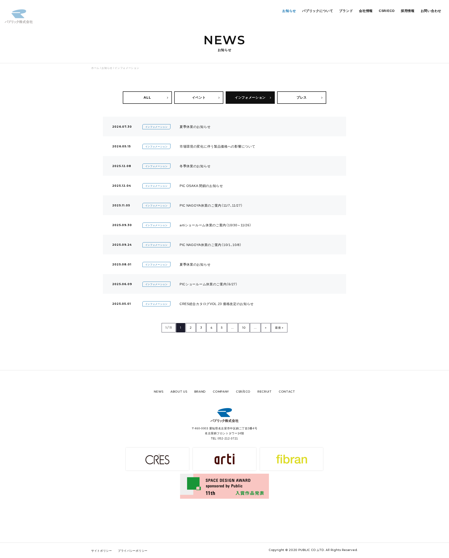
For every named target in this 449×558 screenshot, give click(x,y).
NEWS (158, 391)
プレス (302, 97)
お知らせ (289, 10)
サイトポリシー (101, 550)
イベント (199, 97)
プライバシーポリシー (133, 550)
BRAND (200, 391)
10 (244, 327)
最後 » (279, 327)
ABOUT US (178, 391)
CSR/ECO (387, 10)
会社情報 (366, 10)
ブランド (346, 10)
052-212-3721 (228, 438)
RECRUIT (264, 391)
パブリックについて (317, 10)
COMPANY (221, 391)
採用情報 (408, 10)
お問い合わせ (431, 10)
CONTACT (287, 391)
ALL (147, 97)
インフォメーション (250, 97)
